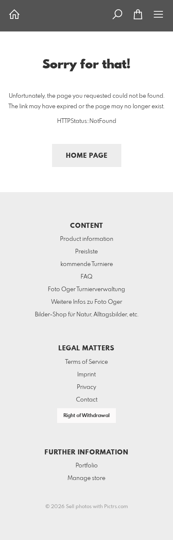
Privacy (86, 387)
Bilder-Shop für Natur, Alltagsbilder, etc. (87, 315)
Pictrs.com (116, 506)
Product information (86, 239)
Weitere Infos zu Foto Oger (86, 302)
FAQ (86, 277)
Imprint (86, 375)
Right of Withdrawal (86, 415)
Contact (86, 400)
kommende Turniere (86, 264)
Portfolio (87, 466)
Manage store (86, 478)
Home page (86, 155)
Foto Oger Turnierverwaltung (86, 289)
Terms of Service (86, 362)
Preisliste (86, 252)
